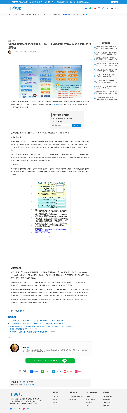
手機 (22, 14)
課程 (59, 14)
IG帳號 (80, 371)
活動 (48, 14)
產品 (16, 14)
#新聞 (10, 337)
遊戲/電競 (28, 14)
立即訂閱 (76, 125)
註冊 (116, 8)
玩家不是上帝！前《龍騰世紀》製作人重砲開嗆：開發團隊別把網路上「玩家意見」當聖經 (106, 76)
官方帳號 (47, 371)
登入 (112, 8)
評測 (34, 14)
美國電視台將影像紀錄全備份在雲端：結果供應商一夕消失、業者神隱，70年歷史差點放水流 (42, 326)
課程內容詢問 (107, 399)
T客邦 (88, 396)
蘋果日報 (21, 311)
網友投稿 (106, 405)
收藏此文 (33, 52)
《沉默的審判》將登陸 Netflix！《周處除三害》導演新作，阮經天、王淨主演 (36, 321)
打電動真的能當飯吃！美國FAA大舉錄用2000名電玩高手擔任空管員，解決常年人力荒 (106, 54)
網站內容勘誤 (107, 396)
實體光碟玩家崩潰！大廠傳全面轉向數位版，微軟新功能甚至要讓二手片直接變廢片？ (106, 93)
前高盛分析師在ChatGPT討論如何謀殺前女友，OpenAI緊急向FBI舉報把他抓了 (37, 323)
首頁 (9, 41)
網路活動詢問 (107, 402)
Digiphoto (89, 402)
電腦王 (88, 405)
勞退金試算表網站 (56, 104)
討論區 (55, 14)
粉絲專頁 (35, 371)
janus (13, 52)
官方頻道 (58, 371)
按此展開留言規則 (29, 384)
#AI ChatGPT (67, 14)
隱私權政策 (85, 2)
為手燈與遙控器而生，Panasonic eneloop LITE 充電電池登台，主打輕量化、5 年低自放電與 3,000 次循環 (106, 82)
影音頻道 (69, 371)
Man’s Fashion (90, 399)
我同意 (114, 2)
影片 (43, 14)
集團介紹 (55, 396)
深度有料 (75, 14)
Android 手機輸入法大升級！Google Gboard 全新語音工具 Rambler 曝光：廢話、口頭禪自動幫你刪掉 (106, 99)
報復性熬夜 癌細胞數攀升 (19, 329)
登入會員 (25, 382)
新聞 (10, 14)
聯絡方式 (55, 402)
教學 (39, 14)
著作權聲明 (72, 399)
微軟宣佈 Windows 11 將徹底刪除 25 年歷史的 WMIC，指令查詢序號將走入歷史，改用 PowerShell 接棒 (107, 65)
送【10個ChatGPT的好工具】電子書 (47, 361)
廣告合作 (55, 399)
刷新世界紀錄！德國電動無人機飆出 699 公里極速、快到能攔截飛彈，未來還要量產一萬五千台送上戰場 (106, 48)
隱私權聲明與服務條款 (76, 396)
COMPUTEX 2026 (87, 14)
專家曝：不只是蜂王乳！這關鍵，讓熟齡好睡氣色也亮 (28, 332)
